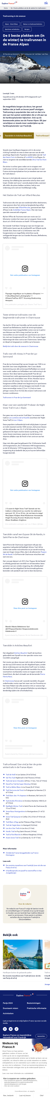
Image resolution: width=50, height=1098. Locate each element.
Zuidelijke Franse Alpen (22, 210)
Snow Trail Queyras (13, 817)
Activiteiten (8, 1013)
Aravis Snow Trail (12, 837)
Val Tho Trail (10, 778)
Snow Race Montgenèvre (15, 811)
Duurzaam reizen (10, 1008)
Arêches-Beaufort (20, 653)
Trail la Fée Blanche (13, 834)
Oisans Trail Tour (34, 304)
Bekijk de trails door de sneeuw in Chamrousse (20, 346)
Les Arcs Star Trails (13, 828)
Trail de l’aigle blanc (13, 825)
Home (6, 8)
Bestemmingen (33, 1003)
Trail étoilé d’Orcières (14, 801)
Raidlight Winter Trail (14, 806)
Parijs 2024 (8, 1003)
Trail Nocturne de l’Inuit (15, 790)
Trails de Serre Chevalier (15, 781)
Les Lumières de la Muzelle (19, 417)
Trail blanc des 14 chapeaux (16, 795)
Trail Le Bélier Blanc (13, 787)
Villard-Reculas (24, 207)
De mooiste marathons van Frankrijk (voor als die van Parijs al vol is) (22, 977)
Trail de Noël (10, 774)
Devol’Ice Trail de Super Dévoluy (18, 784)
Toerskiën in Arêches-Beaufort (18, 135)
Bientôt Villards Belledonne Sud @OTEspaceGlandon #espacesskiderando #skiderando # (21, 629)
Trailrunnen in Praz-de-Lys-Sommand (17, 397)
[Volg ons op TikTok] (16, 1029)
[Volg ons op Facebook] (11, 1029)
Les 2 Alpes (18, 420)
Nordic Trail (10, 831)
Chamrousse (9, 681)
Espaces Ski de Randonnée (29, 635)
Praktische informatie (36, 1008)
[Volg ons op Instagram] (5, 1029)
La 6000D (29, 157)
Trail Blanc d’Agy (12, 822)
